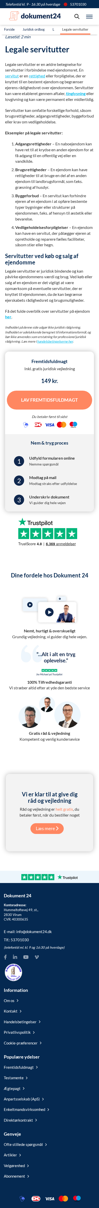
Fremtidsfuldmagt (19, 1067)
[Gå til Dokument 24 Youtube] (25, 957)
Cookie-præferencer (21, 1043)
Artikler (10, 1155)
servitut (12, 75)
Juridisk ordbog (34, 29)
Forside (9, 29)
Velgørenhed (14, 1165)
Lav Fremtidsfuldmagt (49, 400)
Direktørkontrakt (18, 1120)
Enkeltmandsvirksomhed (24, 1109)
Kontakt (11, 1011)
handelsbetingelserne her (55, 341)
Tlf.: (16, 939)
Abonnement (14, 1176)
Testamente (14, 1077)
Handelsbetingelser (20, 1021)
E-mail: (28, 931)
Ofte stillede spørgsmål (23, 1144)
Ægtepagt (12, 1088)
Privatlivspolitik (17, 1032)
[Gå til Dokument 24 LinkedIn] (15, 957)
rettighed (37, 75)
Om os (9, 1000)
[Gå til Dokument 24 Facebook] (5, 957)
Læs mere (46, 828)
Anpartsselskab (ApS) (22, 1099)
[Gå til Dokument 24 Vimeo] (37, 957)
